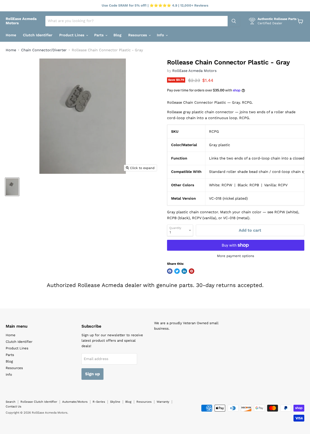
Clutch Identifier (37, 35)
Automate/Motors (75, 401)
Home (11, 35)
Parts (99, 35)
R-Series (99, 401)
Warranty (163, 401)
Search (10, 401)
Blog (117, 35)
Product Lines (72, 35)
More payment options (235, 256)
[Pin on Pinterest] (191, 271)
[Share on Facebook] (169, 271)
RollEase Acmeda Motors (194, 71)
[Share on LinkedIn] (184, 271)
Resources (138, 35)
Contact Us (13, 406)
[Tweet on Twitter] (177, 271)
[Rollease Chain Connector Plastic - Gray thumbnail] (12, 187)
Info (161, 35)
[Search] (234, 21)
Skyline (115, 401)
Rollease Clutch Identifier (38, 401)
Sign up (92, 373)
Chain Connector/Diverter (44, 50)
